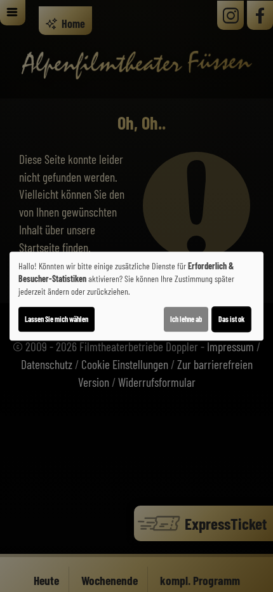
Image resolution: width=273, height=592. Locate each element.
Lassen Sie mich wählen (56, 318)
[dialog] (136, 296)
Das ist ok (231, 318)
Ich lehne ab (186, 318)
